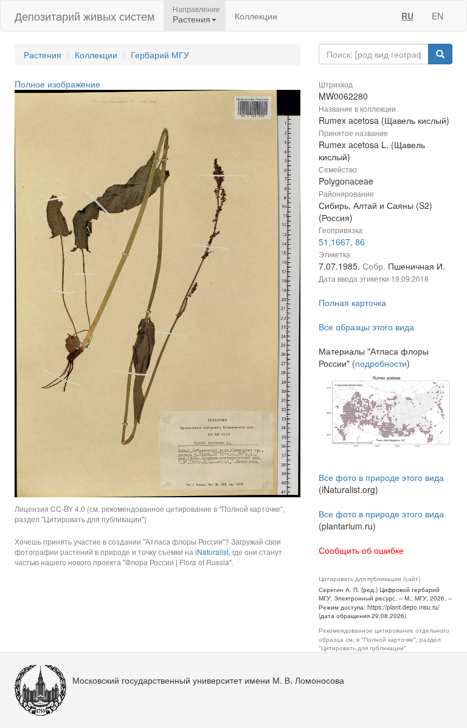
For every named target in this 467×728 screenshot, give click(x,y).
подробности (381, 363)
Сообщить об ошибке (361, 550)
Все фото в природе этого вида (381, 477)
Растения (42, 55)
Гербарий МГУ (160, 55)
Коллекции (256, 16)
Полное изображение (57, 84)
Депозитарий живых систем (84, 16)
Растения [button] (191, 19)
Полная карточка (352, 302)
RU (407, 16)
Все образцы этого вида (366, 327)
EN (437, 16)
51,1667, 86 (342, 242)
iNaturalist (212, 551)
